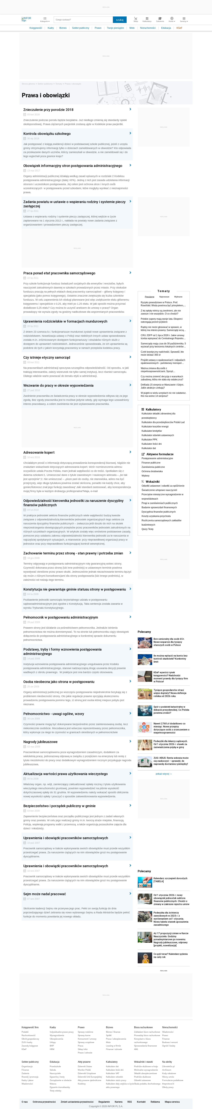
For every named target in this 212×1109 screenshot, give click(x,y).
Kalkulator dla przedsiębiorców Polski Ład (163, 422)
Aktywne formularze (160, 454)
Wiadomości (167, 1032)
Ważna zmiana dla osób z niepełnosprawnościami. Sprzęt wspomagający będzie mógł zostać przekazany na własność (159, 370)
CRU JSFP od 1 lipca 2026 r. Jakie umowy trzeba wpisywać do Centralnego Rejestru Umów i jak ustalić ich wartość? (162, 337)
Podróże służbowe (142, 1077)
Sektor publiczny (80, 28)
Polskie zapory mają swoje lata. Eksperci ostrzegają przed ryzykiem (162, 320)
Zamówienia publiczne (153, 467)
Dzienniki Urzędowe (87, 1073)
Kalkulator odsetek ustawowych (158, 435)
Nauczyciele (55, 1073)
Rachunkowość (28, 1035)
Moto (132, 28)
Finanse (166, 1039)
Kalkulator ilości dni (152, 444)
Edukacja (166, 28)
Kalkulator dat (149, 448)
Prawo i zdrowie (85, 1053)
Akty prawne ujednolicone (89, 1080)
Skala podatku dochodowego (147, 1084)
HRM (52, 1049)
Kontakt (141, 1101)
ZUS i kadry (27, 1042)
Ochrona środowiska (152, 471)
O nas (25, 1101)
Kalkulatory (153, 409)
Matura (53, 1084)
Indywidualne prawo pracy (62, 1032)
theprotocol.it (168, 1084)
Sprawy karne (84, 1035)
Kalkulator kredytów (152, 431)
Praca (80, 1046)
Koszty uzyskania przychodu (156, 516)
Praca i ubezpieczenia (116, 1039)
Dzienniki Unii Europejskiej (90, 1077)
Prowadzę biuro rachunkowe (147, 1035)
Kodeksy (82, 1084)
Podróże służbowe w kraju (146, 1066)
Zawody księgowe (30, 1046)
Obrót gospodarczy (30, 1039)
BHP (52, 1046)
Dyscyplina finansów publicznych (159, 512)
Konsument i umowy (87, 1039)
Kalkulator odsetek (114, 1077)
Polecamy (144, 871)
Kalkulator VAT (112, 1073)
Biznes (62, 28)
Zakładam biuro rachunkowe (147, 1032)
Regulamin (104, 1101)
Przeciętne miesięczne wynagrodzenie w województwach (162, 496)
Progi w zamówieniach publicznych (160, 503)
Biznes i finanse (113, 1032)
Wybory (145, 475)
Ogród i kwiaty (168, 1046)
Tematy (58, 84)
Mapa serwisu (172, 1101)
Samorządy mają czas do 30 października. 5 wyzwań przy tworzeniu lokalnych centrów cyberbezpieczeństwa (163, 345)
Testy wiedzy (55, 1091)
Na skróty (167, 1062)
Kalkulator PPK (149, 439)
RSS (129, 1101)
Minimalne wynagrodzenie (146, 1070)
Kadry (51, 28)
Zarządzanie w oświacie (61, 1080)
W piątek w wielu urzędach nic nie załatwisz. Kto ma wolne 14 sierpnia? (163, 394)
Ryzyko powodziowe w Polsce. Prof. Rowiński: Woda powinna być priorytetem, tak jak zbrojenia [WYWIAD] (162, 304)
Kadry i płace (27, 1080)
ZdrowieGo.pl (168, 1066)
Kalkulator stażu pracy (116, 1080)
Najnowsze (164, 297)
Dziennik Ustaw (85, 1066)
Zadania (25, 1073)
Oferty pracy (167, 1087)
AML (136, 1049)
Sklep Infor (83, 1049)
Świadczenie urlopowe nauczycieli (159, 490)
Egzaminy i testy (57, 1077)
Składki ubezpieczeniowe (145, 1073)
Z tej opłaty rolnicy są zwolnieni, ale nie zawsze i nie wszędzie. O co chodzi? (161, 312)
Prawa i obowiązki (73, 84)
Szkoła (53, 1070)
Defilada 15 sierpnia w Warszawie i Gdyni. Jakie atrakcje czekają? (162, 386)
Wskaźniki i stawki (143, 1062)
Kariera (118, 1101)
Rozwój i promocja (30, 1077)
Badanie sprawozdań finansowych (159, 507)
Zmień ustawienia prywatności (77, 1101)
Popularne (149, 297)
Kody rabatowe (169, 1073)
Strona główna (28, 84)
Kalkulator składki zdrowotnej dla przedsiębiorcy (158, 415)
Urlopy (53, 1042)
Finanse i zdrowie (114, 1049)
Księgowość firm (30, 1027)
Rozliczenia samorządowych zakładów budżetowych (161, 522)
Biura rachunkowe (143, 1027)
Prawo (98, 28)
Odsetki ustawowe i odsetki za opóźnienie (163, 486)
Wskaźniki (153, 481)
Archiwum (166, 1070)
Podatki (25, 1032)
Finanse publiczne (151, 462)
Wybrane (178, 297)
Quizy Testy (147, 529)
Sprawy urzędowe (86, 1042)
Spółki (108, 1035)
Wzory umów (168, 1077)
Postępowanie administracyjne (157, 458)
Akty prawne (84, 1062)
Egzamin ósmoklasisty (60, 1087)
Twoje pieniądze (115, 28)
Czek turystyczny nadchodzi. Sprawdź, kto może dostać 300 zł (162, 353)
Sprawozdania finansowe (145, 1046)
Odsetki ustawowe (142, 1080)
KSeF (179, 28)
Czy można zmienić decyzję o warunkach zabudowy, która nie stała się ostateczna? (162, 378)
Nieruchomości (148, 28)
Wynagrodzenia (57, 1035)
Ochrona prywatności (44, 1101)
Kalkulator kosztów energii (155, 426)
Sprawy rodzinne (85, 1032)
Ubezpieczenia (56, 1039)
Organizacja (27, 1066)
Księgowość (36, 28)
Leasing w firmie (113, 1046)
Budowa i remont (170, 1042)
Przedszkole (55, 1066)
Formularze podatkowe (172, 1080)
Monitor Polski (84, 1070)
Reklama (155, 1101)
